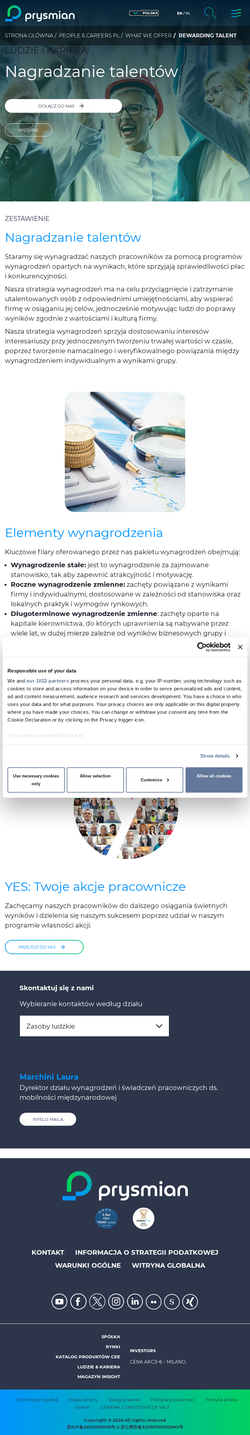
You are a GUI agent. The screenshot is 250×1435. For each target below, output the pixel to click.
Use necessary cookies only (36, 780)
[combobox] (94, 1026)
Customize (151, 779)
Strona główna (29, 35)
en (179, 13)
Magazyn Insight (98, 1376)
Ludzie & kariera (98, 1366)
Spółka (111, 1336)
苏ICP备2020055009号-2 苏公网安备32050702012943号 (125, 1426)
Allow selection (95, 776)
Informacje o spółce (37, 1399)
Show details (215, 756)
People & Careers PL (89, 35)
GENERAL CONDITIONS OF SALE (135, 1407)
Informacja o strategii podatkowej (146, 1252)
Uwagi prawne (124, 1399)
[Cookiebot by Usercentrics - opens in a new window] (202, 647)
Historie (28, 130)
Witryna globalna (168, 1265)
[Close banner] (240, 647)
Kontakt (48, 1252)
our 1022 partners (47, 681)
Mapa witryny (83, 1399)
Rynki (113, 1346)
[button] (144, 13)
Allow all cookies (214, 776)
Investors (143, 1350)
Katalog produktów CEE (88, 1356)
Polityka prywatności (173, 1399)
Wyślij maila (48, 1119)
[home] (40, 13)
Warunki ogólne (88, 1265)
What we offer (148, 35)
